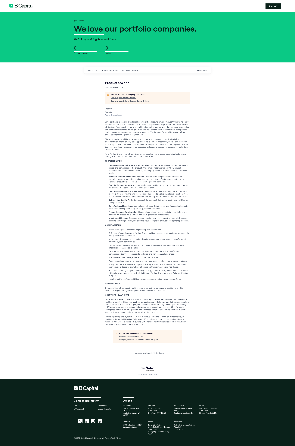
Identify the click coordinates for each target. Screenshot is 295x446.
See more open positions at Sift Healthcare (147, 353)
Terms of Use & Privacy (113, 438)
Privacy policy (142, 374)
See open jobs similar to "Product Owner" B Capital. (130, 101)
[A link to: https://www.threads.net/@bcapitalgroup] (100, 421)
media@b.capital (104, 409)
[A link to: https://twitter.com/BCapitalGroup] (80, 421)
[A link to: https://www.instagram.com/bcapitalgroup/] (93, 421)
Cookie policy (153, 374)
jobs (92, 70)
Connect (273, 6)
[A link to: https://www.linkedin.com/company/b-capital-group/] (87, 421)
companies (109, 70)
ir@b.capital (79, 409)
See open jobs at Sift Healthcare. (123, 98)
